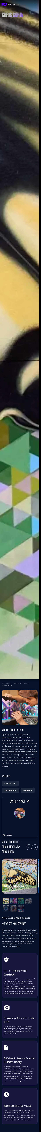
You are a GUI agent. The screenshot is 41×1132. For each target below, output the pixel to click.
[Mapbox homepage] (7, 835)
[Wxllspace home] (10, 4)
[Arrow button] (29, 847)
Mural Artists (20, 683)
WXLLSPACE (7, 683)
